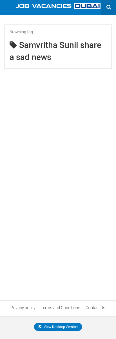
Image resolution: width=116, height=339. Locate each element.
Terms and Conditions (60, 307)
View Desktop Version (60, 327)
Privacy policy (23, 307)
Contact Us (95, 307)
